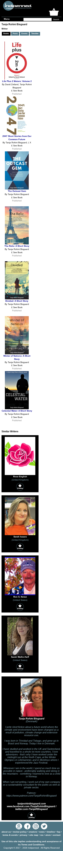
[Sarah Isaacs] (20, 534)
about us (6, 832)
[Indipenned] (17, 9)
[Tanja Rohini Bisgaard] (32, 716)
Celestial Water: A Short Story (17, 411)
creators (33, 832)
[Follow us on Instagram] (35, 828)
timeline (51, 832)
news (42, 832)
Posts (15, 34)
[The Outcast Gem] (17, 189)
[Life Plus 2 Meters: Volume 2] (16, 79)
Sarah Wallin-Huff (20, 657)
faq (58, 832)
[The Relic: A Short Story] (17, 243)
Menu (7, 19)
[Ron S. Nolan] (20, 594)
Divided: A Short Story (16, 301)
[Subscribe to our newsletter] (19, 828)
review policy (20, 832)
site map (33, 835)
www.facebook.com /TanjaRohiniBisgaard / (31, 806)
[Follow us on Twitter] (44, 828)
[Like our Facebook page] (27, 828)
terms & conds (10, 835)
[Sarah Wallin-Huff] (20, 654)
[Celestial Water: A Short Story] (17, 408)
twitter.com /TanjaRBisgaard (31, 809)
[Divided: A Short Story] (17, 298)
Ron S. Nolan (20, 597)
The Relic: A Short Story (16, 246)
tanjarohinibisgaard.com (31, 803)
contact (57, 835)
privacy (23, 835)
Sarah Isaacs (20, 536)
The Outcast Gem (17, 191)
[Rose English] (20, 474)
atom (48, 835)
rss (41, 835)
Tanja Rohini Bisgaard (31, 718)
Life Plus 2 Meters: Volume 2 (17, 81)
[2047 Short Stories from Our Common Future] (17, 134)
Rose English (20, 476)
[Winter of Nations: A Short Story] (17, 353)
